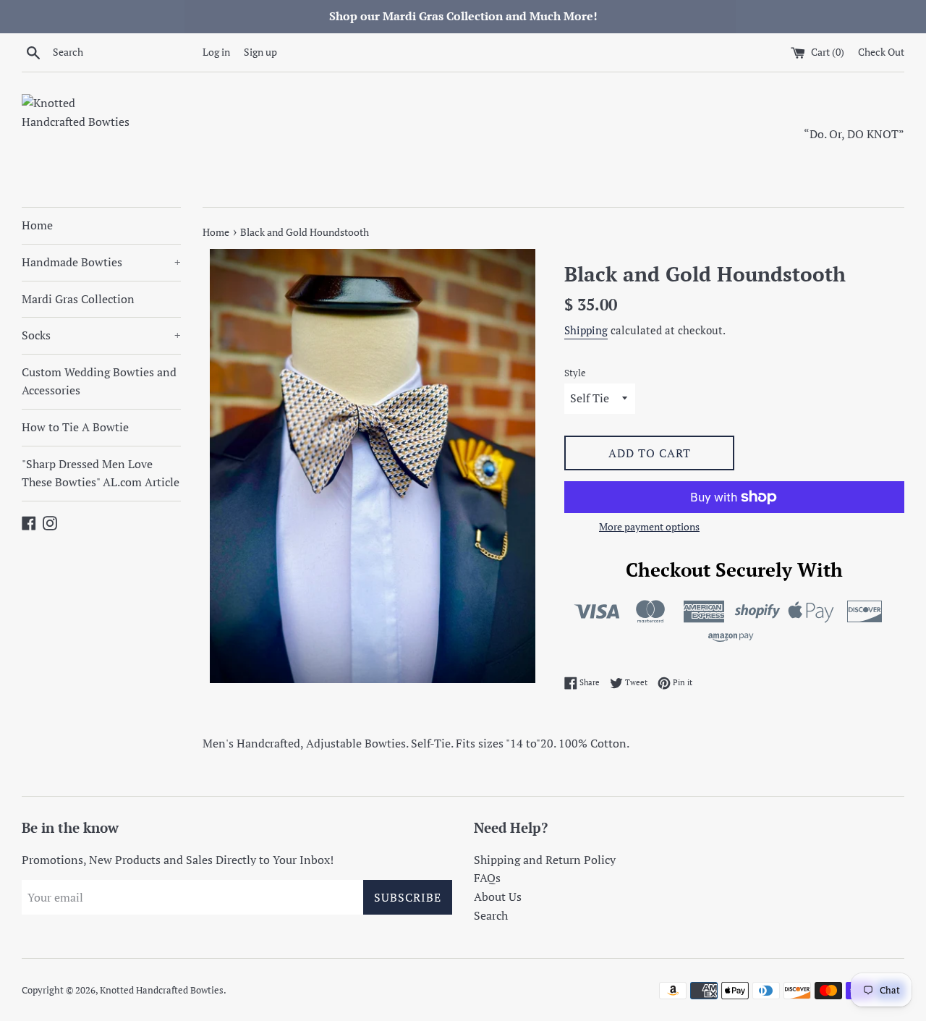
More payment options (649, 526)
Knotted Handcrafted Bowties (162, 990)
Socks (101, 335)
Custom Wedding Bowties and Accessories (99, 381)
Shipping (586, 330)
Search (491, 915)
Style (575, 373)
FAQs (487, 878)
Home (37, 225)
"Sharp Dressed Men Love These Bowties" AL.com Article (100, 473)
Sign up (260, 52)
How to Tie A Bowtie (75, 427)
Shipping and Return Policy (545, 860)
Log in (216, 52)
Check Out (881, 52)
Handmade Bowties (101, 262)
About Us (498, 897)
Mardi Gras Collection (78, 299)
